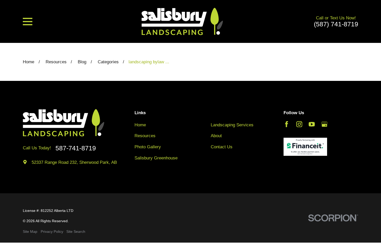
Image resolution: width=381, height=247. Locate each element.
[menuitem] (30, 231)
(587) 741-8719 (336, 24)
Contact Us (221, 146)
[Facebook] (287, 124)
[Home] (182, 21)
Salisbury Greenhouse (156, 158)
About (216, 135)
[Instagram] (299, 124)
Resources (145, 135)
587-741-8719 (75, 148)
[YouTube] (312, 124)
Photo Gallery (148, 146)
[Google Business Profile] (324, 124)
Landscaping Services (232, 124)
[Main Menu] (27, 21)
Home (140, 124)
